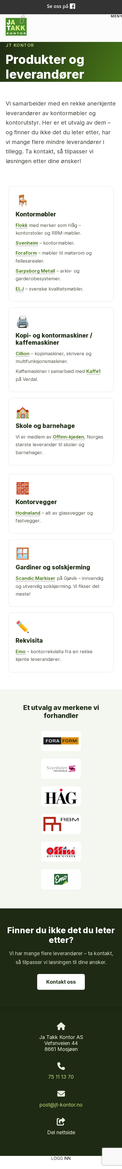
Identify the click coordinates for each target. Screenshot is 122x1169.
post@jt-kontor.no (61, 1105)
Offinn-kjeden (68, 437)
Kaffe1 (93, 371)
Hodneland (28, 513)
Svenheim (27, 243)
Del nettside (61, 1132)
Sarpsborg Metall (35, 271)
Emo (21, 651)
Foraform (26, 253)
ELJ (20, 289)
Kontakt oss (61, 982)
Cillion (23, 353)
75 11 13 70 (61, 1077)
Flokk (22, 225)
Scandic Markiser (35, 578)
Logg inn (61, 1158)
